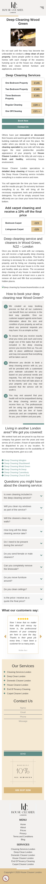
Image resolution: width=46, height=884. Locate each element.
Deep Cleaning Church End (17, 475)
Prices (23, 830)
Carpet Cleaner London (17, 693)
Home (23, 824)
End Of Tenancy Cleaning (18, 689)
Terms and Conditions (23, 836)
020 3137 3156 (23, 790)
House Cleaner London (17, 685)
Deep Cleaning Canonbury (16, 472)
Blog (23, 839)
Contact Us (23, 127)
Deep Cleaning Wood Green (17, 466)
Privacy (23, 833)
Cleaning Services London (19, 672)
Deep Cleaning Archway (15, 469)
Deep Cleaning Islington (15, 460)
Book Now (23, 121)
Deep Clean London (16, 676)
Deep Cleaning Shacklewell (17, 463)
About (23, 827)
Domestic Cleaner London (19, 681)
